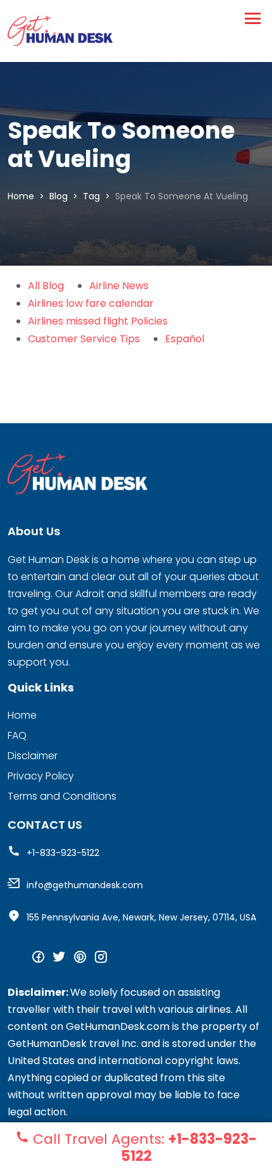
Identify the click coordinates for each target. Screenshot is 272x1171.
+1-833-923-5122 (63, 852)
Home (21, 196)
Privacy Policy (41, 776)
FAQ (17, 735)
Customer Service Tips (84, 338)
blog (58, 196)
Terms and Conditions (62, 796)
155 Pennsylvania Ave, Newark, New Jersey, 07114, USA (141, 917)
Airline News (119, 285)
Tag (91, 196)
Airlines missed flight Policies (98, 321)
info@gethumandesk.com (85, 885)
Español (184, 338)
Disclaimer (33, 755)
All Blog (46, 285)
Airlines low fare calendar (91, 303)
